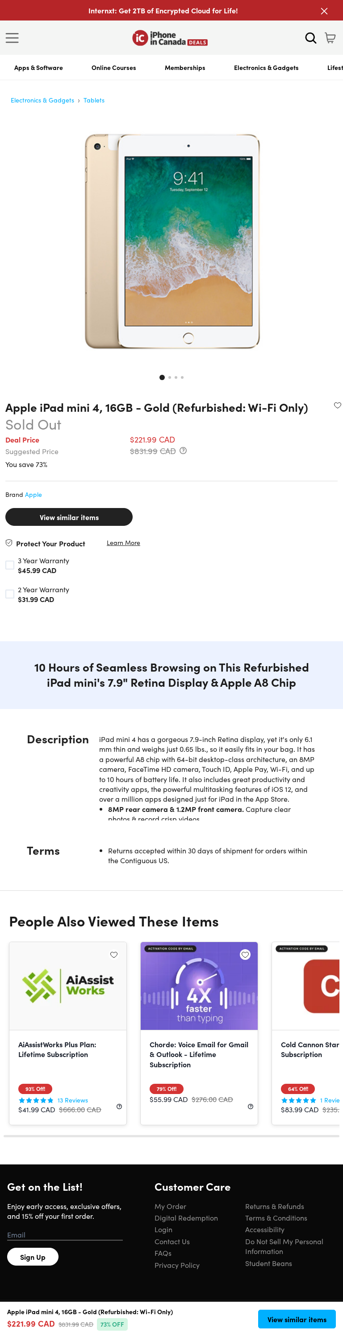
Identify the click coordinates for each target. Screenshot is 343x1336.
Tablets (94, 99)
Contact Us (172, 1241)
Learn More (123, 542)
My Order (170, 1206)
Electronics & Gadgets (266, 67)
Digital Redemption (186, 1217)
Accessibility (264, 1229)
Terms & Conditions (276, 1217)
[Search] (311, 38)
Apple (33, 494)
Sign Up (33, 1257)
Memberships (185, 67)
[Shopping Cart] (330, 38)
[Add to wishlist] (337, 405)
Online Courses (114, 67)
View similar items (69, 517)
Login (163, 1229)
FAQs (163, 1253)
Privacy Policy (177, 1265)
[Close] (324, 11)
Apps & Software (38, 67)
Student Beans (268, 1263)
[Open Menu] (14, 38)
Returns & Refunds (274, 1206)
